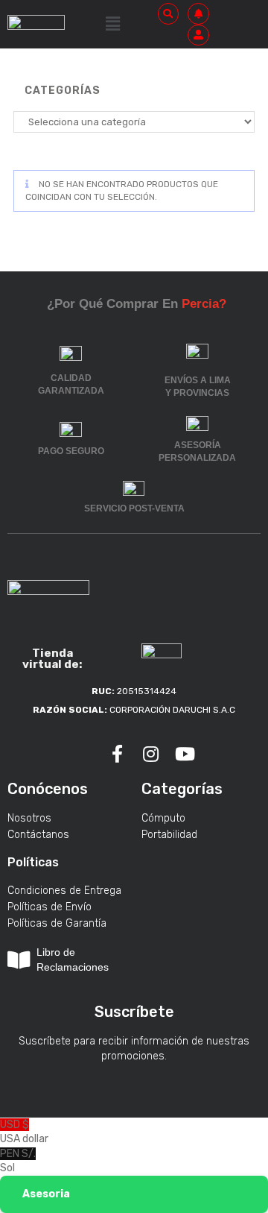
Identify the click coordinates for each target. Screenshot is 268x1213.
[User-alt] (198, 35)
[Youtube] (185, 754)
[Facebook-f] (117, 754)
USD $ (24, 1132)
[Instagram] (151, 754)
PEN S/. (18, 1161)
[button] (112, 24)
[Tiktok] (83, 754)
